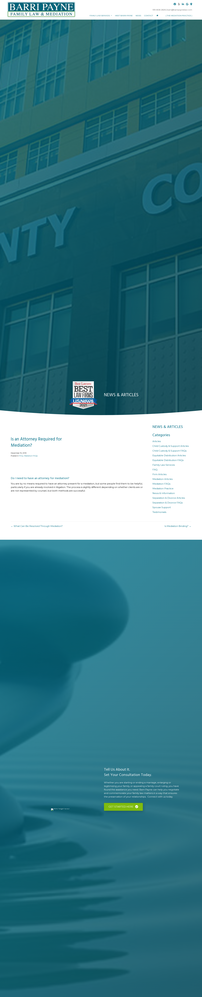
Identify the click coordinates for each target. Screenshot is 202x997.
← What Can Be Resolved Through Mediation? (37, 526)
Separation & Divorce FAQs (167, 502)
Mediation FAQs (31, 456)
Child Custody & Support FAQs (169, 450)
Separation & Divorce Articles (168, 498)
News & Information (163, 493)
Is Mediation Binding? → (177, 526)
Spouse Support (161, 507)
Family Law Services (163, 464)
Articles (156, 441)
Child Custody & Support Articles (170, 446)
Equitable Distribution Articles (169, 455)
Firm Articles (159, 474)
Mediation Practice (162, 488)
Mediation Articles (162, 479)
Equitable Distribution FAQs (168, 460)
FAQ (21, 456)
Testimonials (159, 512)
